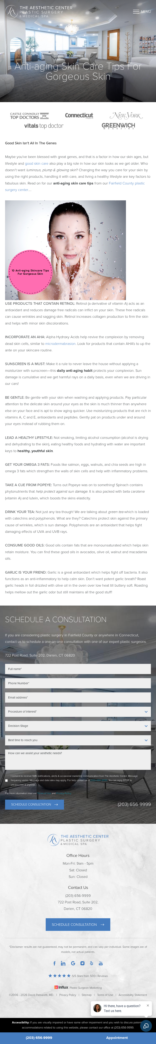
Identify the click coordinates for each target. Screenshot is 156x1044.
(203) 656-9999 (39, 1037)
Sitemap (87, 995)
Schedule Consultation (31, 804)
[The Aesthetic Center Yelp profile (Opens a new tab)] (92, 963)
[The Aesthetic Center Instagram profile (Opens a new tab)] (82, 963)
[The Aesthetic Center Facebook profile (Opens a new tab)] (54, 963)
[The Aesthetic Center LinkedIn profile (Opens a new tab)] (63, 963)
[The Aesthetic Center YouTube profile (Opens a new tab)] (101, 963)
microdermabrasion (60, 343)
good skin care (36, 163)
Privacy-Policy (63, 793)
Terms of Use (44, 793)
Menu (146, 11)
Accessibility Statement (133, 995)
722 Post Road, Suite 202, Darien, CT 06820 (78, 905)
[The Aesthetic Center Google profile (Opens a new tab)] (73, 963)
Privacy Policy (67, 995)
